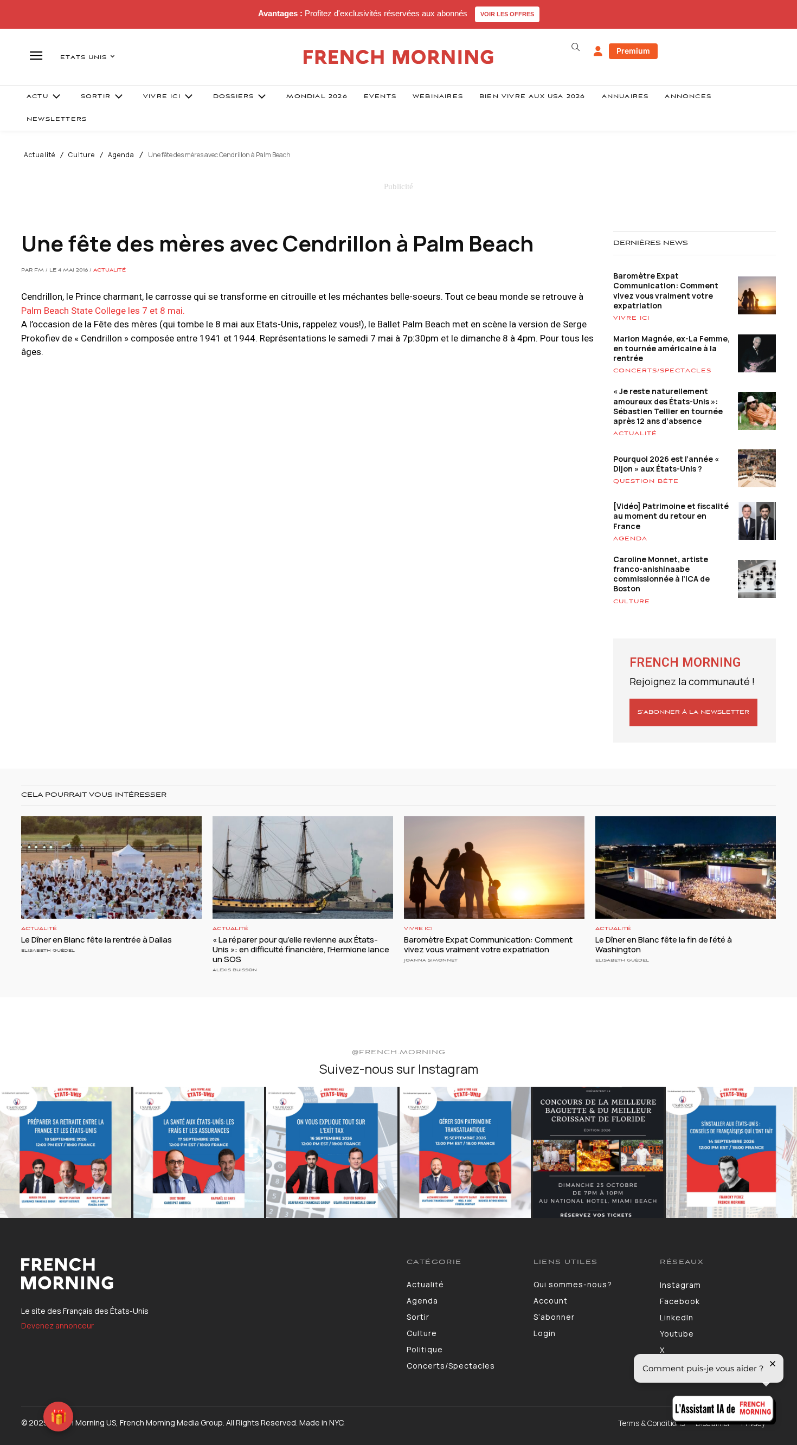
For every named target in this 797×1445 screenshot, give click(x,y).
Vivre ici (631, 318)
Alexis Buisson (235, 969)
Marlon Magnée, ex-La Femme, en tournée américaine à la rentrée (671, 348)
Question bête (646, 481)
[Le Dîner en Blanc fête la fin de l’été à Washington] (685, 867)
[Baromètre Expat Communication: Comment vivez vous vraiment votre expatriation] (494, 867)
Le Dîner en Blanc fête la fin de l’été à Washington (663, 944)
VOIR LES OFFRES (507, 14)
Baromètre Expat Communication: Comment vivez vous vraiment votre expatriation (665, 290)
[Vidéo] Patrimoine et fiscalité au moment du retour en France (671, 516)
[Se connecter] (598, 51)
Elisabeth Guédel (48, 950)
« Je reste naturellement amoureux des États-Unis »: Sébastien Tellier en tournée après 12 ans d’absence (668, 406)
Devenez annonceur (57, 1325)
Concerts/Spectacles (662, 370)
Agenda (121, 155)
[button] (575, 47)
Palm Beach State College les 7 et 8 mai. (104, 310)
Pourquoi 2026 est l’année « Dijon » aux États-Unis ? (666, 464)
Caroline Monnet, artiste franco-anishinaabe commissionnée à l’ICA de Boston (661, 574)
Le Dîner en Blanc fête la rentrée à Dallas (96, 939)
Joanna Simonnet (431, 960)
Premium (633, 50)
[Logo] (205, 1273)
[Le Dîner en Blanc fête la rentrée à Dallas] (111, 867)
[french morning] (399, 57)
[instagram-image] (65, 1152)
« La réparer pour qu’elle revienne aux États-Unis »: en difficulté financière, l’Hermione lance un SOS (301, 949)
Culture (81, 155)
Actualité (39, 155)
